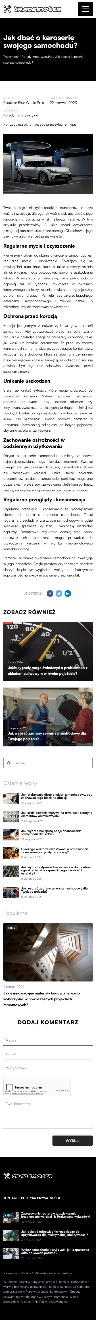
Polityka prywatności (40, 1198)
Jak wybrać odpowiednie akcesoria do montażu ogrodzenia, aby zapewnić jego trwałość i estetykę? (56, 870)
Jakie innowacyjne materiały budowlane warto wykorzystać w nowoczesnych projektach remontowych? (41, 999)
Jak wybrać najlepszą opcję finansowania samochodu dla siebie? (51, 832)
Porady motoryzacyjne (20, 115)
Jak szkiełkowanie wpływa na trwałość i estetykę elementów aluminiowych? (56, 814)
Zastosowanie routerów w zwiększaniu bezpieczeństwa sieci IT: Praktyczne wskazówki (55, 1215)
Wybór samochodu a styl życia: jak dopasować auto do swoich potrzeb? (55, 1251)
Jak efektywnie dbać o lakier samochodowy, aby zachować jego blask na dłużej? (56, 796)
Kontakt (10, 1198)
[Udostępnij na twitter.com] (59, 593)
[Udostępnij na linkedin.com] (68, 593)
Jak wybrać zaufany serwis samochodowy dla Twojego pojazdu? (54, 890)
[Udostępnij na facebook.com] (50, 593)
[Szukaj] (8, 763)
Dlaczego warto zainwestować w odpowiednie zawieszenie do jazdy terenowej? (55, 850)
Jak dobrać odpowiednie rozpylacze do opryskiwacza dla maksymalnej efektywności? (54, 1233)
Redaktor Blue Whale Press (24, 102)
